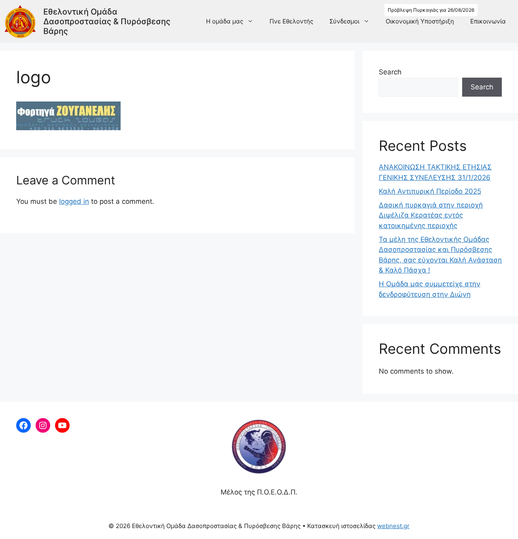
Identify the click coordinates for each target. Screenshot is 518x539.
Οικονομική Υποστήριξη (420, 21)
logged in (74, 201)
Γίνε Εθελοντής (291, 21)
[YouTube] (62, 425)
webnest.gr (393, 526)
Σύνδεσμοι (344, 21)
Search (390, 72)
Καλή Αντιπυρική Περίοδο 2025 (430, 191)
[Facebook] (23, 425)
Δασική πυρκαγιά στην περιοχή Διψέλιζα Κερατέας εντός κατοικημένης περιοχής (431, 215)
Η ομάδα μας (224, 21)
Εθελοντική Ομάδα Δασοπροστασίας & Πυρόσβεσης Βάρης (106, 21)
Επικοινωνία (488, 21)
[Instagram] (43, 425)
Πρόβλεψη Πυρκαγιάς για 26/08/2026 (431, 10)
